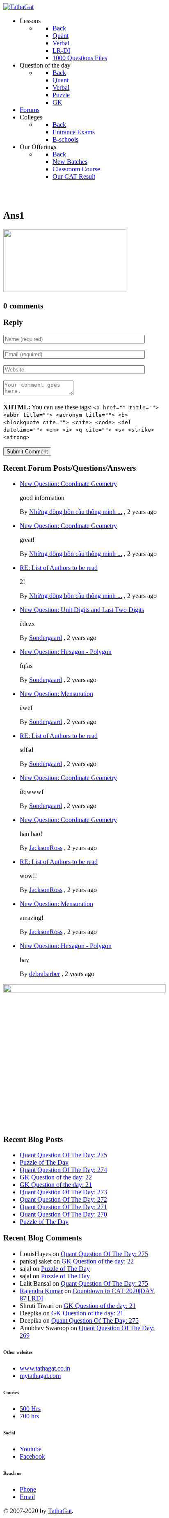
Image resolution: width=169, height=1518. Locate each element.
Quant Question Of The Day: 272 (63, 1199)
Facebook (32, 1456)
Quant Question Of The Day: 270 (63, 1214)
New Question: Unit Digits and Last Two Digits (82, 609)
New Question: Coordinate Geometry (68, 483)
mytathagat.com (40, 1375)
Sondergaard (45, 637)
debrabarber (44, 973)
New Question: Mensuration (56, 693)
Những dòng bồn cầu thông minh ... (75, 511)
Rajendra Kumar (41, 1290)
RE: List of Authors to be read (59, 567)
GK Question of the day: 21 (56, 1184)
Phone (28, 1489)
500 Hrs (30, 1408)
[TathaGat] (18, 6)
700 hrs (29, 1416)
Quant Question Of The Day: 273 (63, 1192)
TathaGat (60, 1510)
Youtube (30, 1449)
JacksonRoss (45, 847)
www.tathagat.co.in (45, 1368)
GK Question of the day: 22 (56, 1177)
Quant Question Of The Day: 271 (63, 1206)
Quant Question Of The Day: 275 (63, 1154)
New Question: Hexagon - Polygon (66, 651)
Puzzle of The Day (44, 1162)
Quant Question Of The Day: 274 (63, 1169)
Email (27, 1496)
